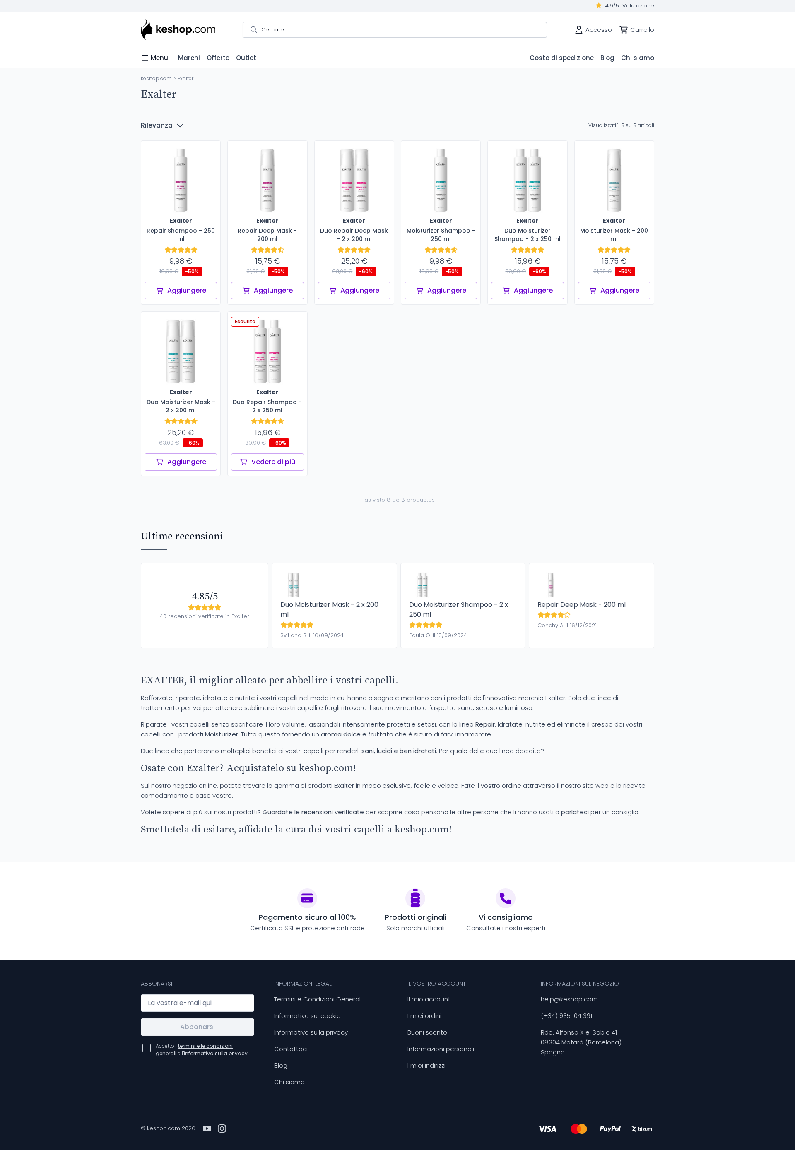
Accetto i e (202, 1049)
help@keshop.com (569, 999)
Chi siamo (289, 1082)
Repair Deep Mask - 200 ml (581, 604)
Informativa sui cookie (307, 1015)
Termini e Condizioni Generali (318, 999)
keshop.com (156, 78)
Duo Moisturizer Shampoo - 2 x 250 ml (458, 609)
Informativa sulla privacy (311, 1032)
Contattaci (291, 1048)
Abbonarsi (197, 1027)
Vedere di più (273, 462)
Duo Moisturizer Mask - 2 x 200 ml (329, 609)
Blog (280, 1065)
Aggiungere (186, 290)
